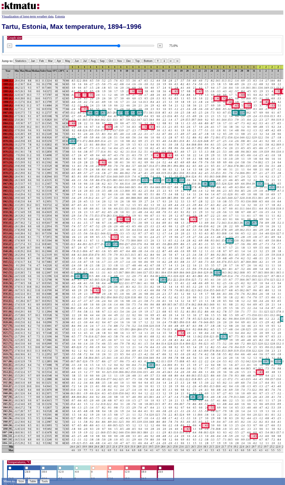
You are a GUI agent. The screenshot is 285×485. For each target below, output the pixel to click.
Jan (33, 61)
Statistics (20, 61)
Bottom (148, 61)
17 (169, 73)
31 (254, 73)
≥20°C (61, 73)
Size (21, 481)
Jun (76, 61)
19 (181, 73)
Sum (49, 73)
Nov (119, 61)
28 (236, 73)
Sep (102, 61)
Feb (41, 61)
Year (7, 73)
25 (217, 73)
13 (145, 73)
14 (151, 73)
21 (193, 73)
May (67, 61)
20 (187, 73)
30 (248, 73)
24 (211, 73)
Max (22, 73)
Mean (28, 73)
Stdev (43, 73)
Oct (111, 61)
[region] (142, 259)
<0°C (55, 73)
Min (17, 73)
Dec (128, 61)
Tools (45, 481)
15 (157, 73)
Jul (85, 61)
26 (223, 73)
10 (127, 73)
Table (32, 481)
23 (205, 73)
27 (229, 73)
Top (137, 61)
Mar (50, 61)
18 (175, 73)
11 (133, 73)
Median (36, 73)
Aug (93, 61)
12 (139, 73)
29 (242, 73)
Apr (59, 61)
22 (199, 73)
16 (163, 73)
